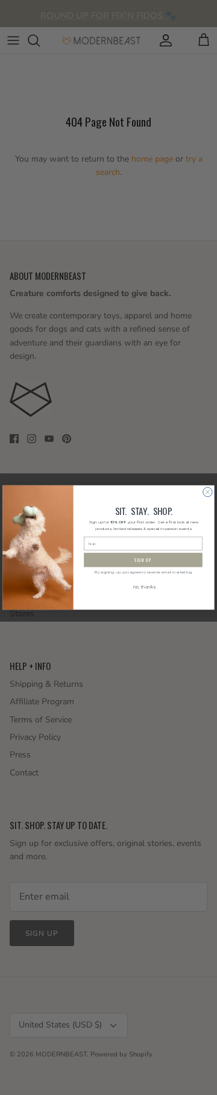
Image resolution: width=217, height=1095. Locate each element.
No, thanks (144, 587)
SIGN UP (143, 560)
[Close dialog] (207, 491)
